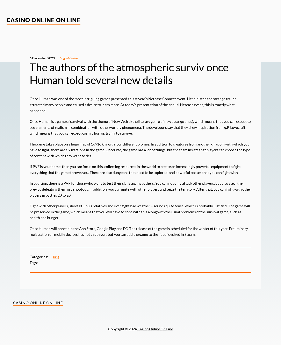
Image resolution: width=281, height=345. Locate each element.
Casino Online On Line (43, 19)
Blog (56, 257)
